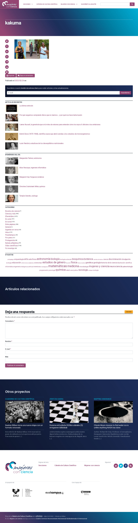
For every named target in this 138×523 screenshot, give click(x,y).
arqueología (19, 259)
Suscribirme (125, 93)
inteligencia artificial (27, 266)
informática (9, 267)
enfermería (24, 263)
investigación (44, 266)
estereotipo (38, 263)
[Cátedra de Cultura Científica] (22, 493)
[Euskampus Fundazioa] (54, 493)
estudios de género (54, 262)
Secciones (42, 465)
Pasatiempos (10, 235)
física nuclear (81, 263)
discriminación (115, 259)
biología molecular (66, 259)
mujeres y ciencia (99, 266)
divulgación (126, 259)
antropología (11, 259)
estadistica (31, 263)
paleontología (128, 267)
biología (55, 259)
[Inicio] (9, 4)
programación (43, 270)
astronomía (43, 258)
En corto (8, 219)
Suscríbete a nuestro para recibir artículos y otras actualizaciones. (38, 88)
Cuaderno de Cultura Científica (19, 399)
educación (16, 262)
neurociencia (116, 266)
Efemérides (9, 216)
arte (26, 259)
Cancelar (128, 312)
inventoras (37, 266)
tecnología (83, 270)
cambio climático (98, 259)
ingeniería (17, 266)
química (61, 269)
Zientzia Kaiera (56, 399)
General (8, 227)
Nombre (8, 341)
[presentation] (69, 108)
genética (89, 262)
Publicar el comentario (15, 365)
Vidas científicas (11, 246)
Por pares (9, 238)
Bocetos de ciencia (12, 211)
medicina (73, 266)
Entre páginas (10, 224)
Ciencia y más (10, 214)
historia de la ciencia (109, 263)
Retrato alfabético (12, 243)
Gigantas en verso (12, 230)
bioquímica (78, 259)
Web (6, 357)
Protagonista (10, 240)
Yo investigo (9, 248)
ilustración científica (125, 263)
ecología (9, 263)
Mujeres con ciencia (92, 465)
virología (90, 270)
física (74, 262)
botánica (88, 259)
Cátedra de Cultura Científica (65, 465)
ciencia (105, 259)
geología (97, 262)
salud (68, 270)
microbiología (83, 266)
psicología (52, 270)
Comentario (10, 321)
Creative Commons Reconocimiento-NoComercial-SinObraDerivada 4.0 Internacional (61, 518)
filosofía (68, 263)
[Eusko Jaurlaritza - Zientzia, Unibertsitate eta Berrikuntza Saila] (85, 493)
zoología (95, 270)
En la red (8, 222)
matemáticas (57, 266)
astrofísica (32, 259)
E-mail (8, 349)
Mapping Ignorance (102, 399)
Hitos (7, 232)
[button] (7, 41)
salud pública (74, 270)
